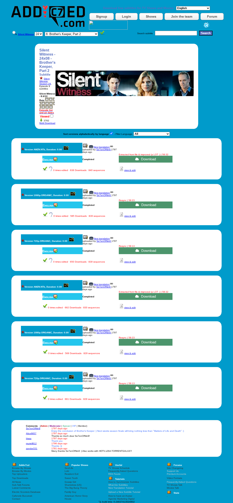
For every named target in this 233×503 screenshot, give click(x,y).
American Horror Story (76, 496)
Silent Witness (44, 79)
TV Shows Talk (174, 485)
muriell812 (31, 443)
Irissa (28, 438)
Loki (67, 471)
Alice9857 (31, 433)
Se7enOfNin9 (103, 149)
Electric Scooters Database (26, 492)
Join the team (181, 16)
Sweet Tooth (71, 478)
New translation (102, 147)
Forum (212, 16)
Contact (16, 499)
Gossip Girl (70, 482)
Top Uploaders (19, 474)
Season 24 (45, 83)
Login (126, 16)
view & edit (130, 170)
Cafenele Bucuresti (22, 496)
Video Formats (174, 478)
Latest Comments (21, 488)
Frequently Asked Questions (123, 471)
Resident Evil (71, 474)
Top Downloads (20, 478)
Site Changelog (175, 468)
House (68, 499)
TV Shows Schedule (119, 468)
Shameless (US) (73, 485)
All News (16, 482)
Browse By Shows (21, 468)
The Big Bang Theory (76, 488)
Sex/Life (69, 468)
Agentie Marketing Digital (121, 499)
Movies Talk (173, 488)
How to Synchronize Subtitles (123, 482)
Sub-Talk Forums (21, 485)
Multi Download (47, 123)
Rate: (42, 100)
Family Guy (70, 492)
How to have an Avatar (120, 496)
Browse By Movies (21, 471)
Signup (101, 16)
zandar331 (31, 448)
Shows (151, 16)
